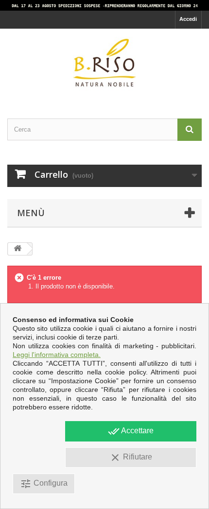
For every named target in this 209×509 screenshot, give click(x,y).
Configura (44, 484)
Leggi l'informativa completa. (57, 354)
